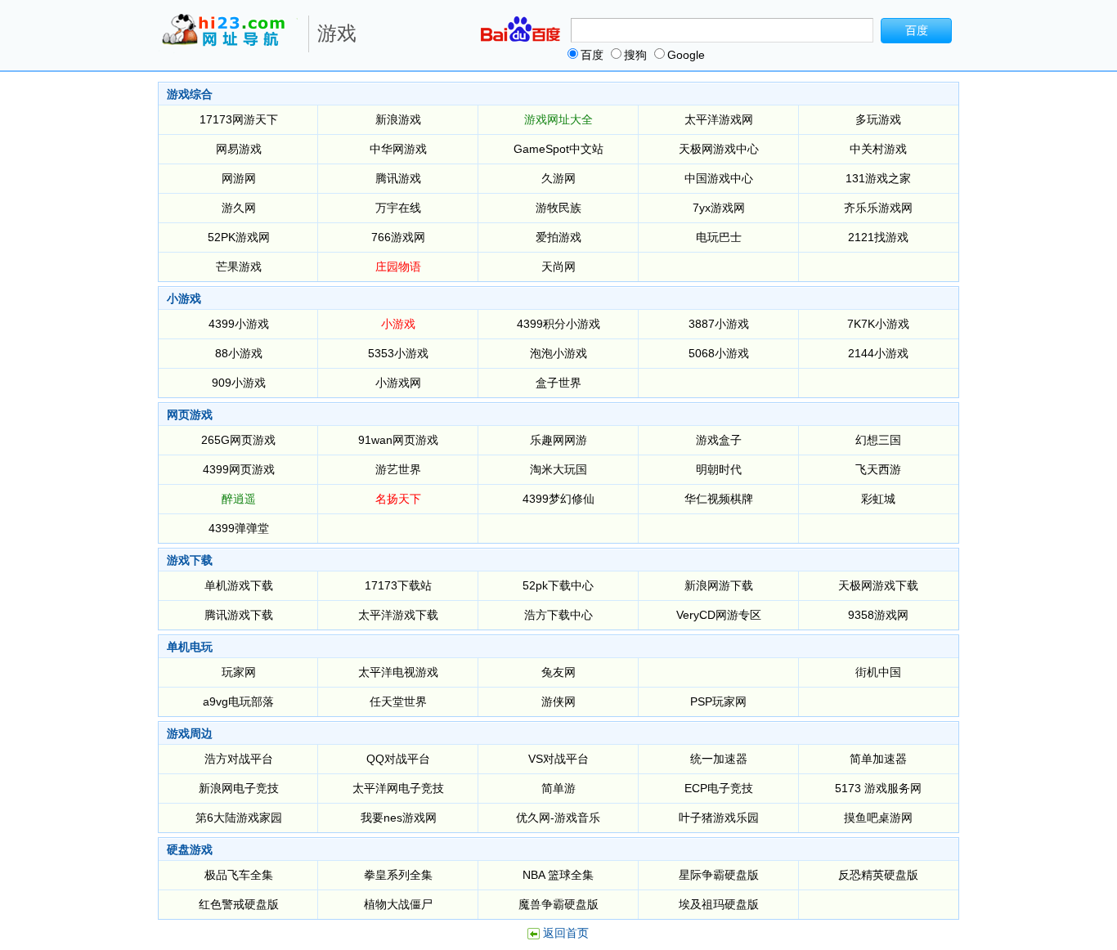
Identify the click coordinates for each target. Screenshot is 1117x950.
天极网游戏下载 (878, 585)
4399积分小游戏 (558, 323)
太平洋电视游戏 (398, 672)
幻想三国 (878, 439)
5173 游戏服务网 (878, 788)
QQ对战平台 (398, 758)
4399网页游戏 (239, 469)
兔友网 (558, 672)
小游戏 (398, 323)
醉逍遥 (239, 498)
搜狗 (635, 54)
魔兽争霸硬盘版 (558, 904)
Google (686, 54)
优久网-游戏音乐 (558, 817)
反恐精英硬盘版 (878, 874)
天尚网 (558, 266)
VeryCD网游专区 (718, 614)
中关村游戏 (878, 148)
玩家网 (239, 672)
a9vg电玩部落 (238, 701)
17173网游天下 (239, 119)
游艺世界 (398, 469)
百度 (592, 54)
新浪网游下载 (718, 585)
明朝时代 (719, 469)
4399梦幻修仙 (558, 498)
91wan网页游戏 (398, 439)
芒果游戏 (239, 266)
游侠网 (558, 701)
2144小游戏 (878, 353)
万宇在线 (398, 207)
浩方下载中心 (558, 614)
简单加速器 (878, 758)
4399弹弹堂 (239, 528)
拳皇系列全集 (398, 874)
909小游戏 (239, 382)
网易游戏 (239, 148)
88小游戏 (238, 353)
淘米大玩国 (558, 469)
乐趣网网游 (558, 439)
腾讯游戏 (398, 178)
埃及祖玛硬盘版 (719, 904)
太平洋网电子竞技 (398, 788)
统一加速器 (718, 758)
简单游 (558, 788)
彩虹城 (878, 498)
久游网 (558, 178)
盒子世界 (558, 382)
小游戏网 (398, 382)
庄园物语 (398, 266)
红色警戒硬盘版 (239, 904)
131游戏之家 (878, 178)
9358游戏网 (878, 614)
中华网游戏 (398, 148)
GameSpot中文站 (558, 148)
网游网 (239, 178)
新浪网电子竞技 (239, 788)
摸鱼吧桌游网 (878, 817)
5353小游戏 (398, 353)
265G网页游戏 (238, 439)
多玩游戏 (878, 119)
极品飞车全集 (238, 874)
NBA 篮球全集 (558, 874)
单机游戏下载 (238, 585)
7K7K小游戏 (878, 323)
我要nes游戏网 (399, 817)
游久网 (239, 207)
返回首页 (566, 932)
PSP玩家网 (718, 701)
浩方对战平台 (238, 758)
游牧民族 (558, 207)
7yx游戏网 (719, 207)
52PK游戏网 (239, 237)
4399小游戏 (239, 323)
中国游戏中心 (718, 178)
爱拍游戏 (558, 237)
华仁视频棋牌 (718, 498)
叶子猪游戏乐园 (719, 817)
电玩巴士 (719, 237)
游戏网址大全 (558, 119)
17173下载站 (398, 585)
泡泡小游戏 (558, 353)
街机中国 (878, 672)
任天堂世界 (398, 701)
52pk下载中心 (558, 585)
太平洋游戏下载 (398, 614)
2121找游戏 (878, 237)
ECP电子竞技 (718, 788)
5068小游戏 (719, 353)
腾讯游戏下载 (238, 614)
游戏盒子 (719, 439)
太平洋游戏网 (718, 119)
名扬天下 (398, 498)
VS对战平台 (558, 758)
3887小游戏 (719, 323)
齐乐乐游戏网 (878, 207)
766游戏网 (398, 237)
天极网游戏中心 (719, 148)
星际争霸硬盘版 (719, 874)
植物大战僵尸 (398, 904)
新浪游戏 (398, 119)
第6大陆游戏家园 (238, 817)
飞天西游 (878, 469)
